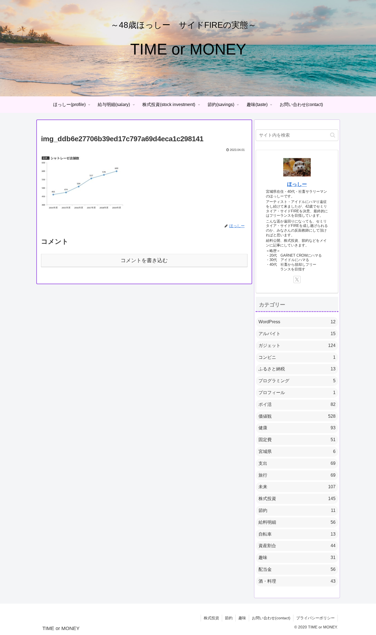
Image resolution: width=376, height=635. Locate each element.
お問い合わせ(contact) (271, 618)
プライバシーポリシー (315, 618)
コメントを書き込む (144, 260)
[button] (332, 135)
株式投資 (211, 618)
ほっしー (297, 184)
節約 (229, 618)
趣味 (242, 618)
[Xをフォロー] (297, 279)
